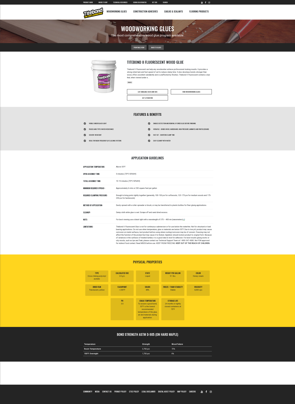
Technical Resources (120, 2)
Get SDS (154, 2)
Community (87, 391)
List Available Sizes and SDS (147, 92)
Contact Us (107, 391)
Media (97, 391)
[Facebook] (206, 391)
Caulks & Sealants (173, 11)
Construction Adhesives (145, 11)
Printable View (139, 47)
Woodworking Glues (117, 11)
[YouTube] (202, 391)
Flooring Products (199, 11)
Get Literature (147, 98)
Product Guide (88, 2)
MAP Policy (181, 391)
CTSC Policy (134, 391)
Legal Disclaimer (148, 391)
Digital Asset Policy (166, 391)
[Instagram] (211, 391)
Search (165, 2)
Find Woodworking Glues (191, 92)
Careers (192, 391)
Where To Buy (103, 2)
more (129, 82)
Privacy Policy (120, 391)
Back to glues (156, 47)
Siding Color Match (139, 2)
